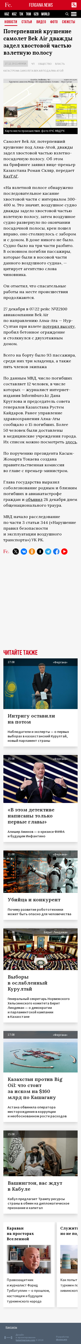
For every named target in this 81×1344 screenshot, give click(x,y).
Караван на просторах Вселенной (20, 1233)
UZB (36, 14)
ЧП (33, 63)
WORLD (45, 14)
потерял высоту (59, 326)
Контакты (11, 1327)
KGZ (14, 14)
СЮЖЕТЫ (68, 22)
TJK (21, 14)
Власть (60, 63)
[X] (16, 551)
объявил (34, 499)
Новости (10, 22)
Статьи (27, 22)
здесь (71, 441)
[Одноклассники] (32, 551)
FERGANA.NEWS (41, 5)
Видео (41, 22)
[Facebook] (56, 551)
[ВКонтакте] (24, 551)
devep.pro (61, 1339)
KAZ (6, 14)
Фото (54, 22)
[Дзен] (40, 551)
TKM (28, 14)
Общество (45, 63)
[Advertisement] (40, 605)
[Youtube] (64, 551)
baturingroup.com (25, 1340)
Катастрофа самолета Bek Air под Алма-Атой (33, 70)
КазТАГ (10, 176)
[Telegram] (48, 551)
